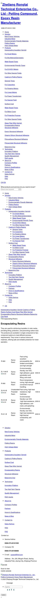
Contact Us (8, 172)
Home (7, 32)
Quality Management (12, 156)
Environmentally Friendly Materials (16, 41)
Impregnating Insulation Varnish (15, 50)
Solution (7, 34)
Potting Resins (10, 43)
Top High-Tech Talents (12, 153)
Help (6, 176)
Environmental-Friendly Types (15, 65)
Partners (7, 165)
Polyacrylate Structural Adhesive (16, 143)
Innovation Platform (11, 151)
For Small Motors (10, 54)
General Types (10, 81)
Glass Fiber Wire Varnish (13, 123)
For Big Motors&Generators (14, 58)
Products (8, 48)
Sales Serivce (9, 174)
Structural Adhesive (11, 127)
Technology (9, 149)
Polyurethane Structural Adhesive (16, 139)
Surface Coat (9, 104)
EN (4, 182)
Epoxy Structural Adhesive (14, 131)
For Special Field (11, 100)
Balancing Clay (10, 147)
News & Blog (9, 169)
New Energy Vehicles (12, 36)
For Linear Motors (11, 92)
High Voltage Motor (11, 45)
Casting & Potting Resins (13, 77)
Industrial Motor (10, 39)
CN (2, 182)
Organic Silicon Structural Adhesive (17, 135)
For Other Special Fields (13, 73)
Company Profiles (11, 163)
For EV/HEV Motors (11, 69)
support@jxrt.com (17, 554)
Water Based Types (11, 61)
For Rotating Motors (11, 88)
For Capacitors (10, 84)
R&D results (9, 158)
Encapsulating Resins (12, 125)
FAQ (6, 178)
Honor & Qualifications (12, 167)
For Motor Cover (10, 111)
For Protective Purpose (12, 115)
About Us (8, 160)
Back (6, 316)
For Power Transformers (13, 96)
